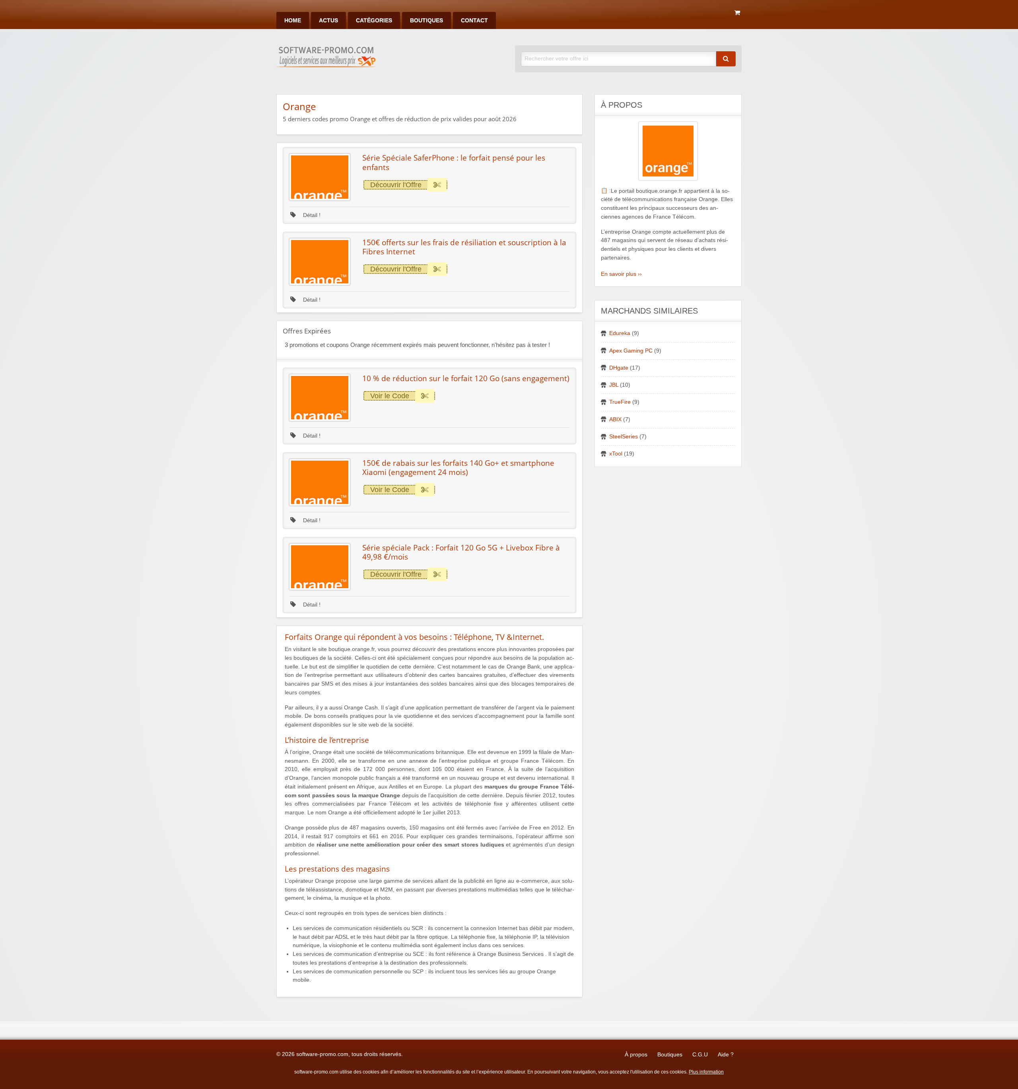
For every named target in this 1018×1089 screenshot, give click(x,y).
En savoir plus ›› (621, 274)
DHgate (618, 368)
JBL (613, 385)
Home (292, 20)
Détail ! (311, 215)
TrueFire (620, 402)
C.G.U (700, 1055)
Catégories (374, 20)
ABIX (615, 419)
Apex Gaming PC (631, 351)
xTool (615, 454)
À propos (636, 1055)
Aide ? (726, 1055)
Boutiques (426, 20)
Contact (474, 20)
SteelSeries (623, 437)
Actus (328, 20)
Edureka (619, 333)
